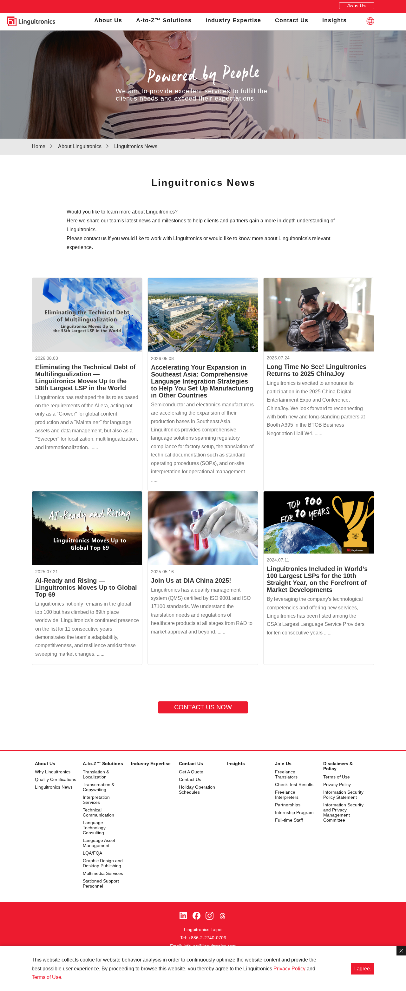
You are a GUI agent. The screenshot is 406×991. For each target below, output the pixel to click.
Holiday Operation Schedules (197, 789)
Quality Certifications (55, 779)
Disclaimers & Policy (338, 766)
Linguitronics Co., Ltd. (31, 21)
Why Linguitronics (52, 771)
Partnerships (287, 804)
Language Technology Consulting (94, 827)
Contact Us (291, 20)
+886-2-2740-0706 (207, 937)
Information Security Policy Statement (343, 795)
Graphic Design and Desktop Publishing (103, 863)
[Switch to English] (370, 21)
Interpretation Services (96, 800)
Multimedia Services (103, 873)
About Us (108, 20)
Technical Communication (98, 812)
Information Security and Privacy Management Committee (343, 812)
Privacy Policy (337, 784)
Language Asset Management (99, 843)
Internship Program (294, 812)
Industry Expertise (233, 20)
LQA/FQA (92, 853)
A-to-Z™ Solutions (164, 20)
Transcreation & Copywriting (99, 787)
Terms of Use (336, 776)
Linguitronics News (54, 787)
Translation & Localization (96, 774)
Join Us (356, 5)
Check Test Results (294, 784)
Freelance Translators (286, 774)
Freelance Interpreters (286, 795)
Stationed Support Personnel (101, 883)
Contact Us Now (203, 707)
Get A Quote (191, 771)
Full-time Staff (289, 820)
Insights (334, 20)
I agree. (362, 968)
